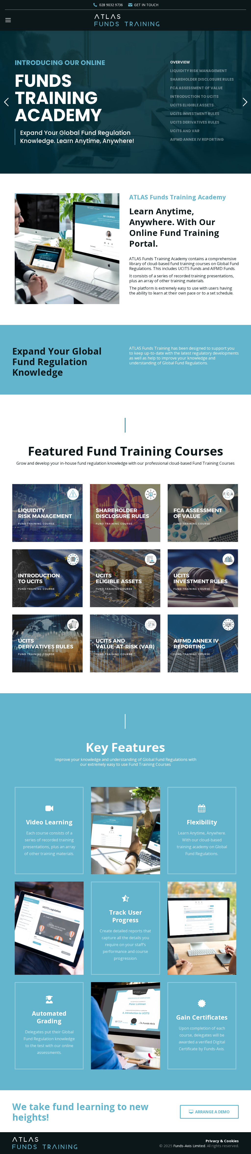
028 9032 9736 (111, 4)
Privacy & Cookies (222, 1140)
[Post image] (47, 513)
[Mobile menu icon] (8, 20)
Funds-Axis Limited (189, 1145)
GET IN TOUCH (146, 4)
